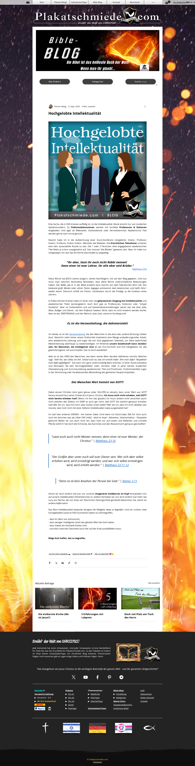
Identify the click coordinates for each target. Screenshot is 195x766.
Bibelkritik (95, 694)
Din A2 (71, 697)
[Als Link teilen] (69, 563)
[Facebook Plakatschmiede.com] (97, 677)
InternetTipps (97, 701)
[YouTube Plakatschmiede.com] (85, 677)
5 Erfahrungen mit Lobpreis (92, 616)
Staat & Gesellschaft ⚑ (82, 554)
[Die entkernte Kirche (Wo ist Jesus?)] (54, 598)
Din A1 (71, 694)
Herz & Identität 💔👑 (104, 554)
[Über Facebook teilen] (49, 563)
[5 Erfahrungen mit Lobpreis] (97, 598)
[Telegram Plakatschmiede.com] (121, 677)
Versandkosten (179, 2)
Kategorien (121, 697)
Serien (71, 704)
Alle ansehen (154, 583)
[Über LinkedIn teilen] (62, 563)
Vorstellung (121, 694)
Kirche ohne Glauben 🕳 (59, 554)
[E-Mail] (28, 2)
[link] (167, 2)
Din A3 (71, 701)
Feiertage (72, 708)
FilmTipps (95, 697)
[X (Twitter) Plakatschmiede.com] (73, 677)
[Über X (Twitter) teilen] (56, 563)
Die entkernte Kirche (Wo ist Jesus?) (53, 616)
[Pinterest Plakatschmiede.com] (109, 677)
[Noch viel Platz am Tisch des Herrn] (140, 598)
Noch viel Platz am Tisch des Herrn (139, 616)
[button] (156, 84)
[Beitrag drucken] (75, 563)
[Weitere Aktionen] (145, 106)
